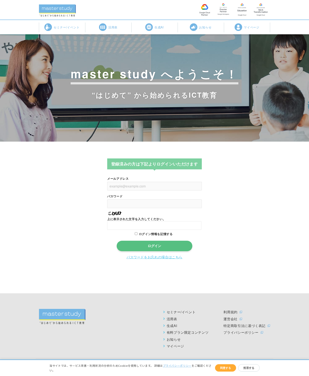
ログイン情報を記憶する (156, 234)
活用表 (113, 27)
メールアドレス (118, 178)
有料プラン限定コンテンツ (188, 332)
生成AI (159, 27)
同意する (225, 367)
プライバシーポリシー (240, 332)
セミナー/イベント (67, 27)
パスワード (115, 196)
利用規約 (230, 312)
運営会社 (230, 319)
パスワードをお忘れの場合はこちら (154, 257)
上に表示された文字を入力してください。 (136, 219)
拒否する (248, 367)
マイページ (252, 27)
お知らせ (205, 27)
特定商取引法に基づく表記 (244, 325)
